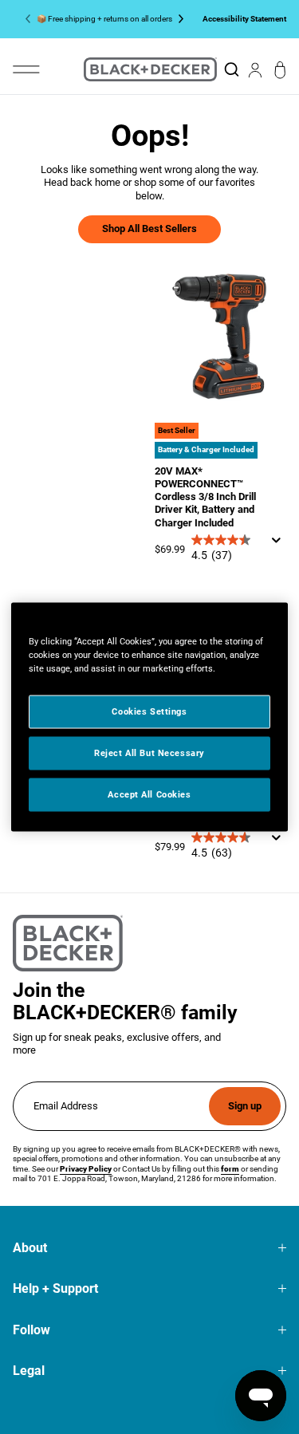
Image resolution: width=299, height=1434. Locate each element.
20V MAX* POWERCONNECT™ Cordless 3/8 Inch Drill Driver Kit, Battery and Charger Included (205, 497)
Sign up (245, 1106)
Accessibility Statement (244, 18)
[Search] (231, 69)
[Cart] (280, 70)
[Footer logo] (68, 943)
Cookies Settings (149, 711)
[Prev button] (31, 19)
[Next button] (177, 19)
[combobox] (231, 69)
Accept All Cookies (149, 794)
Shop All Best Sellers (149, 228)
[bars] (26, 69)
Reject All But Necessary (149, 752)
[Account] (255, 69)
